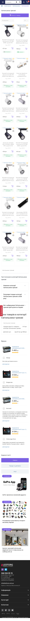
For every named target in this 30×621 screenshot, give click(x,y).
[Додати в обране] (13, 25)
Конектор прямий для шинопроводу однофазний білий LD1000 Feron (22, 75)
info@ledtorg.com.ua (7, 583)
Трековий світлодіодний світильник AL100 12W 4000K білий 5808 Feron (8, 75)
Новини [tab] (15, 460)
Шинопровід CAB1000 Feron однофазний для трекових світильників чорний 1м (21, 215)
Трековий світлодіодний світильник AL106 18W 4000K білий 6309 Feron (22, 248)
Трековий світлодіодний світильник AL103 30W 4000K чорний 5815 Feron (22, 145)
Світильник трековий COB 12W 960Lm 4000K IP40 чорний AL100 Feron (8, 145)
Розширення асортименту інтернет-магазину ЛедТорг (13, 521)
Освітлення (7, 6)
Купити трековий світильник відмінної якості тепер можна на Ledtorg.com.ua (12, 549)
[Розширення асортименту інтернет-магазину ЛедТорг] (15, 509)
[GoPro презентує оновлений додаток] (15, 483)
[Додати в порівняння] (13, 28)
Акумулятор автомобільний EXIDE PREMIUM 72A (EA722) (18, 347)
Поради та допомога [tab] (15, 466)
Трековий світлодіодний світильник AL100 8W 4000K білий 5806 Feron (22, 179)
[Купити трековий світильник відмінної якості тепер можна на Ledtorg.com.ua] (15, 537)
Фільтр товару (15, 15)
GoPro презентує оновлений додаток (14, 495)
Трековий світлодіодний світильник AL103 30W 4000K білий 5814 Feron (8, 214)
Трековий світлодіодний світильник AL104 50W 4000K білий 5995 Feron (22, 41)
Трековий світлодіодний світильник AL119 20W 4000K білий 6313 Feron (8, 179)
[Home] (2, 6)
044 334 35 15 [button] (7, 573)
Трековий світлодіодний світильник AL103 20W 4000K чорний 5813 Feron (8, 42)
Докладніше (5, 364)
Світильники (16, 6)
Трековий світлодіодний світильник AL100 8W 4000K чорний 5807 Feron (8, 249)
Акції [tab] (15, 471)
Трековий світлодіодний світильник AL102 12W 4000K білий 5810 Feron (8, 109)
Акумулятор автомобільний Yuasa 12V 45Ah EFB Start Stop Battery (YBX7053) (20, 371)
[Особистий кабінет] (24, 2)
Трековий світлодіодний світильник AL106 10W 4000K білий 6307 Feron (22, 109)
